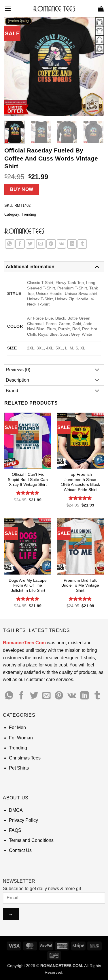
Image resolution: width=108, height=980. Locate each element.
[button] (7, 8)
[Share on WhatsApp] (9, 244)
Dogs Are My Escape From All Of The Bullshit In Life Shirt (28, 585)
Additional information (30, 266)
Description (17, 380)
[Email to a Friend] (41, 244)
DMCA (16, 810)
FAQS (15, 830)
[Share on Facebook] (20, 244)
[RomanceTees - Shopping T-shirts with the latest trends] (54, 8)
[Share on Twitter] (30, 244)
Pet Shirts (19, 768)
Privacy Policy (23, 820)
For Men (17, 727)
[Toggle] (97, 266)
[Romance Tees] (24, 231)
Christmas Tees (25, 757)
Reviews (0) (18, 369)
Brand (12, 390)
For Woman (21, 737)
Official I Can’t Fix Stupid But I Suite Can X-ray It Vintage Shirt (28, 479)
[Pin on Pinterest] (51, 244)
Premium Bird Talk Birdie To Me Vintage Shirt (80, 585)
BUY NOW (21, 189)
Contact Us (20, 850)
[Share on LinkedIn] (72, 244)
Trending (29, 214)
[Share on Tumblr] (82, 244)
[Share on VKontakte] (61, 244)
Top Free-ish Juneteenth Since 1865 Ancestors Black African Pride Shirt (80, 482)
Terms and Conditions (31, 840)
